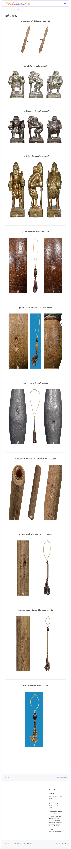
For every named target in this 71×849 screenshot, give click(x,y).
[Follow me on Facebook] (56, 844)
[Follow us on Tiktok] (65, 844)
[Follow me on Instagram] (59, 844)
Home (6, 10)
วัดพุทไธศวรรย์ (14, 843)
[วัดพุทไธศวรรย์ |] (18, 3)
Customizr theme (31, 846)
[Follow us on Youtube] (62, 844)
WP (13, 846)
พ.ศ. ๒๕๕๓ (13, 10)
